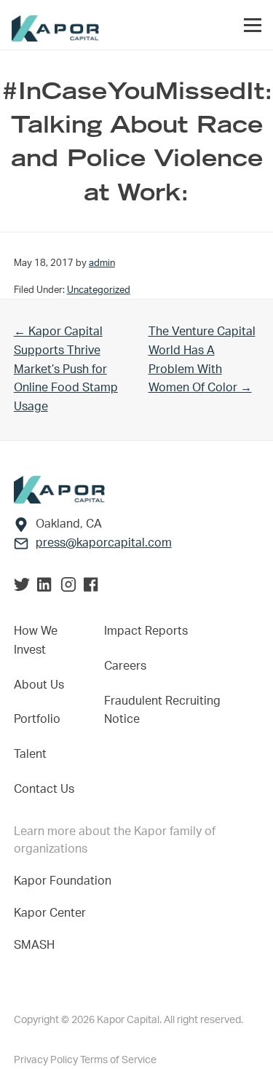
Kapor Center (53, 913)
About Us (39, 685)
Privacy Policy (47, 1060)
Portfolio (37, 719)
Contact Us (44, 789)
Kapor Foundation (65, 881)
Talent (30, 754)
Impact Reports (146, 631)
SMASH (34, 945)
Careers (125, 666)
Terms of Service (118, 1060)
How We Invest (36, 640)
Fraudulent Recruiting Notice (162, 710)
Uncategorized (98, 290)
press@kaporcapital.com (104, 543)
